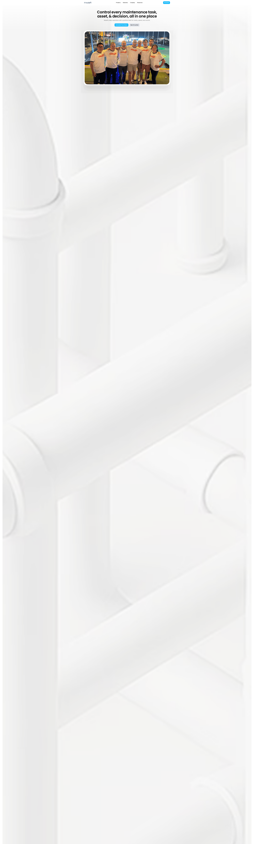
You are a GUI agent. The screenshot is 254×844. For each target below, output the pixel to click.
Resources (139, 2)
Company (132, 2)
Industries (125, 2)
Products (118, 2)
